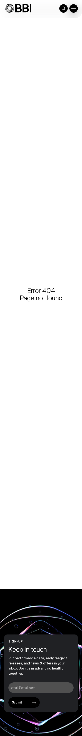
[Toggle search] (63, 8)
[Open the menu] (73, 8)
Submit (17, 702)
